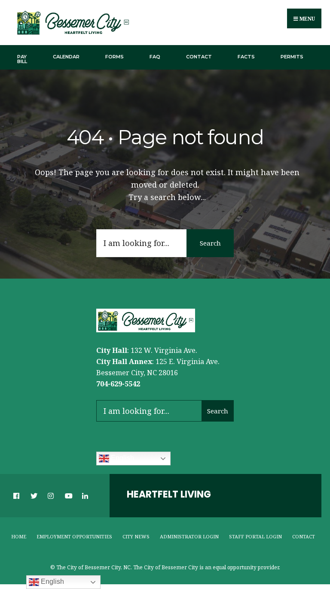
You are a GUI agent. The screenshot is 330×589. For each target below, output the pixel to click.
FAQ (155, 57)
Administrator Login (189, 536)
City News (136, 536)
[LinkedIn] (84, 495)
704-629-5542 (118, 384)
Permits (292, 57)
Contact (199, 57)
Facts (246, 57)
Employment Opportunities (74, 536)
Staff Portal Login (255, 536)
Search (210, 243)
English (121, 458)
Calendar (66, 57)
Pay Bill (22, 59)
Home (18, 536)
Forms (114, 57)
